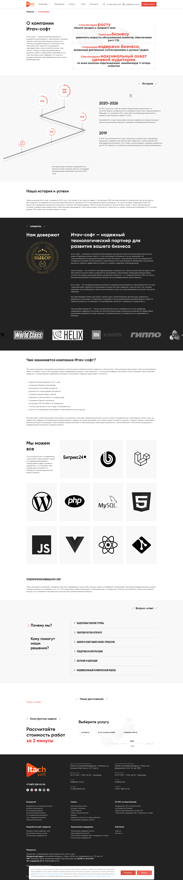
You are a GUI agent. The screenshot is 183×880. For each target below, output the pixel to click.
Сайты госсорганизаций (79, 813)
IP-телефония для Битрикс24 (36, 815)
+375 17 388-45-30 (122, 789)
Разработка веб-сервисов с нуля (38, 831)
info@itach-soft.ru (133, 4)
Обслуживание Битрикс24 (80, 833)
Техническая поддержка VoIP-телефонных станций (134, 813)
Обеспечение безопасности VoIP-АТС (129, 810)
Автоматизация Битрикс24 (36, 813)
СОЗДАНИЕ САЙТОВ (130, 732)
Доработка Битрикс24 (34, 808)
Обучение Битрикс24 (34, 820)
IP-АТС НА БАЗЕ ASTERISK (106, 732)
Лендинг (74, 815)
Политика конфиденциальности (38, 866)
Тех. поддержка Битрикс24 (36, 817)
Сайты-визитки (76, 810)
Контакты (118, 833)
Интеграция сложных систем (36, 833)
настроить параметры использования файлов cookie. (96, 876)
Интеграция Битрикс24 (34, 810)
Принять (144, 873)
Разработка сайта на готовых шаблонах (85, 817)
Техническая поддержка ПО (36, 835)
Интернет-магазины (78, 808)
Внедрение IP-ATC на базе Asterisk (127, 806)
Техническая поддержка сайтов (82, 820)
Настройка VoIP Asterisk (123, 808)
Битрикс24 (31, 802)
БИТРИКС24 (86, 732)
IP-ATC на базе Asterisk (125, 802)
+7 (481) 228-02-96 (113, 4)
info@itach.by (120, 782)
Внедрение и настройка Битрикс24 (39, 806)
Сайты (74, 802)
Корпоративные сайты (79, 806)
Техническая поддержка (82, 827)
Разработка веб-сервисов (38, 827)
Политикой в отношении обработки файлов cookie (49, 874)
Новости (118, 831)
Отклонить (128, 873)
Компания (119, 827)
